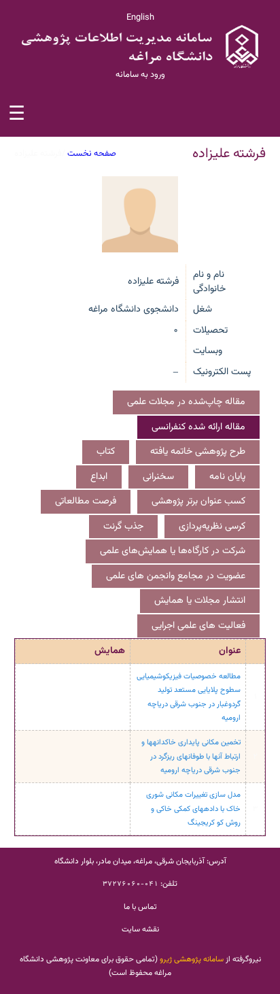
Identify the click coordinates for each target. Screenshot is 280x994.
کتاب (106, 451)
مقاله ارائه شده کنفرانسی (198, 427)
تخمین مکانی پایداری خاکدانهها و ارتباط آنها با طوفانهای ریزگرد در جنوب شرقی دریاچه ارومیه (191, 756)
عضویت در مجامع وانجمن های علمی (175, 576)
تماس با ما (140, 907)
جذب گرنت (123, 526)
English (140, 17)
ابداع (98, 476)
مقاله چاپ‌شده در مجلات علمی (186, 402)
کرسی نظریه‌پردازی (212, 526)
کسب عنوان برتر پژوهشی (198, 501)
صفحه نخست (91, 154)
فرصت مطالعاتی (85, 501)
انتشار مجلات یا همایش (199, 600)
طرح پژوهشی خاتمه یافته (197, 451)
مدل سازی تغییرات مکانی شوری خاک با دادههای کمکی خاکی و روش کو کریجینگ (193, 809)
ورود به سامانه (140, 75)
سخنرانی (158, 476)
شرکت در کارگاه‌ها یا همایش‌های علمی (172, 551)
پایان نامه (227, 476)
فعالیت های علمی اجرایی (198, 625)
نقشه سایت (140, 929)
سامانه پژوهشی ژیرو (192, 959)
